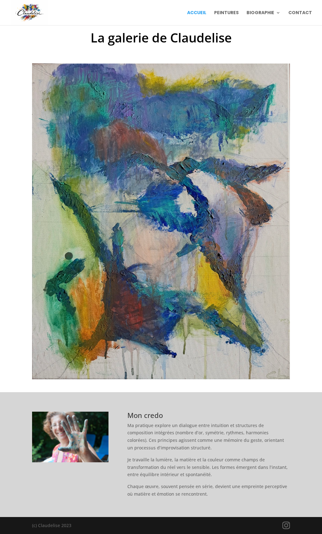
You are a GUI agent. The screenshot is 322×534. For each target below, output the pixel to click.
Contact (300, 13)
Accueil (196, 13)
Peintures (226, 13)
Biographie (260, 13)
